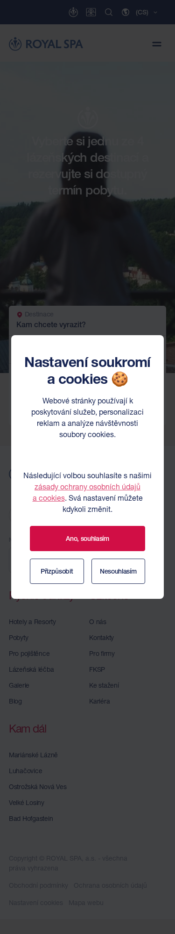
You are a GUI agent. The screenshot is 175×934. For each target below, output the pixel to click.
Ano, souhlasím (87, 538)
